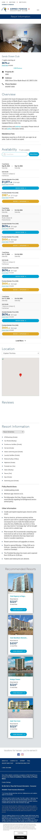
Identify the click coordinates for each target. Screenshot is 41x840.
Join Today (12, 2)
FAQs (28, 760)
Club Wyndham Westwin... (19, 638)
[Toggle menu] (38, 10)
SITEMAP (22, 760)
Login (3, 2)
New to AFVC (22, 2)
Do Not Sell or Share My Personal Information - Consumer (19, 786)
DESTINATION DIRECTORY (23, 763)
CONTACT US (14, 760)
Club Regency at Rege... (18, 596)
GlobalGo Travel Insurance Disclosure (13, 789)
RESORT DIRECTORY (7, 763)
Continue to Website (20, 837)
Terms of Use (26, 777)
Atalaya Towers (15, 679)
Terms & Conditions (16, 777)
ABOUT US (5, 760)
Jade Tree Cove (15, 721)
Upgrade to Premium (8, 4)
